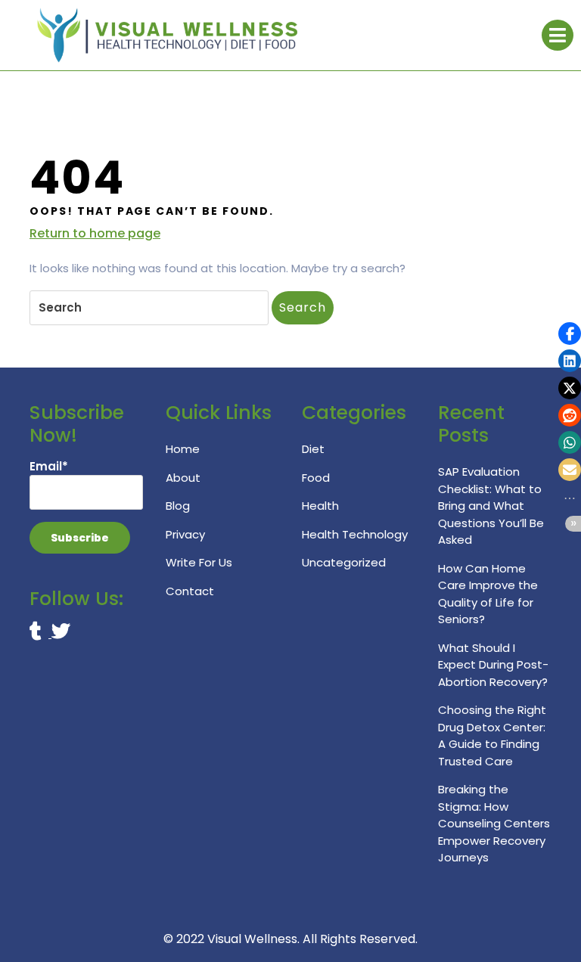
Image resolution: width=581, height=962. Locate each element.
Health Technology (355, 534)
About (183, 478)
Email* (49, 466)
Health (320, 506)
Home (183, 449)
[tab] (557, 35)
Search (302, 307)
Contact (190, 591)
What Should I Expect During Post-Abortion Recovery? (493, 665)
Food (316, 478)
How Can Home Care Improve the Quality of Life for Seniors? (488, 594)
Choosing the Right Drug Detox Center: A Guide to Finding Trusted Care (492, 735)
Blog (178, 506)
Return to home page (95, 234)
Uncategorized (344, 562)
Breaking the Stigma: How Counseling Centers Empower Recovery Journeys (494, 823)
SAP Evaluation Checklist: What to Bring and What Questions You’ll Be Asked (491, 506)
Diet (313, 449)
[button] (569, 333)
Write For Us (199, 562)
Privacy (185, 534)
